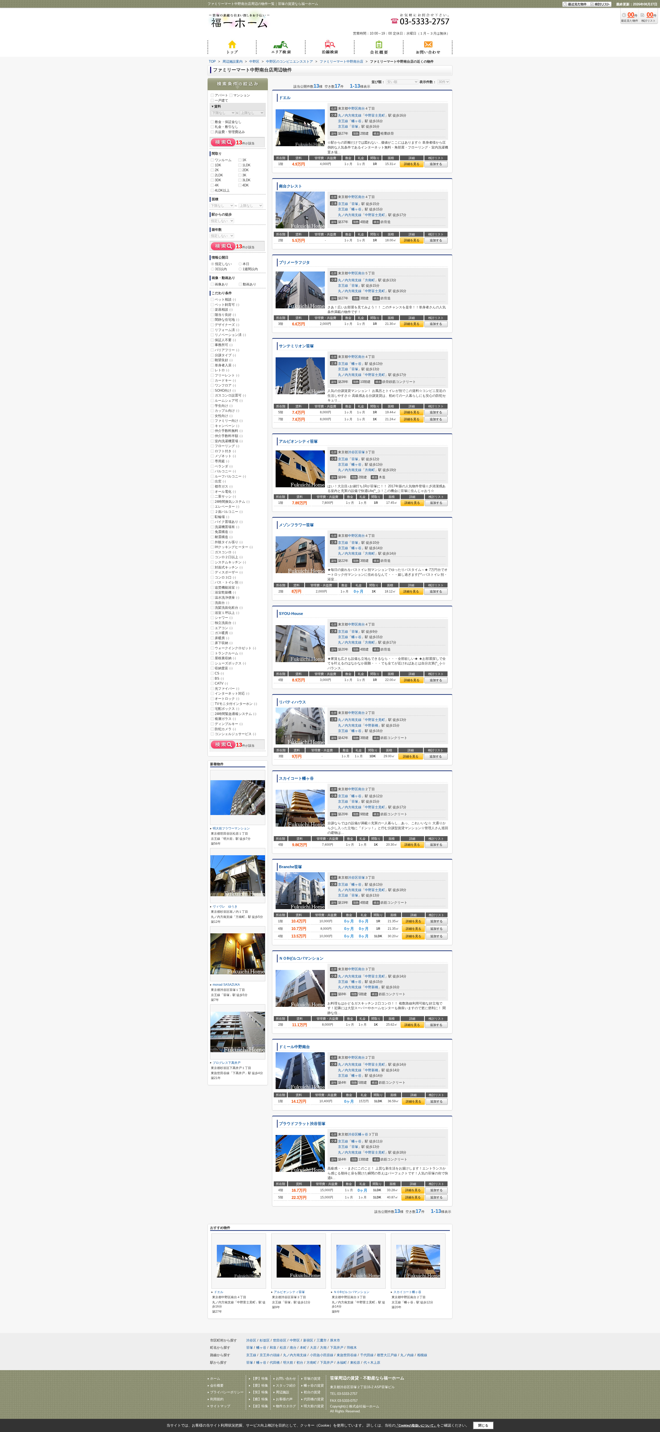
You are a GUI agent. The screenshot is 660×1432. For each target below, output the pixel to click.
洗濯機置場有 (227, 527)
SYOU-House (291, 614)
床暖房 (222, 638)
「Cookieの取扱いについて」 (416, 1425)
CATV (221, 683)
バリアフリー (227, 350)
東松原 (355, 1362)
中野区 (353, 108)
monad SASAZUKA (226, 984)
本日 (246, 264)
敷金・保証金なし (228, 122)
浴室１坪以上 (227, 613)
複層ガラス (225, 719)
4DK (245, 185)
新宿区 (308, 1340)
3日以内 (221, 269)
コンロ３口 (225, 577)
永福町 (342, 1362)
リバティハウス (292, 702)
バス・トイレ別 (229, 582)
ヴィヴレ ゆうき (225, 906)
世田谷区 (279, 1340)
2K (217, 170)
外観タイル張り (229, 542)
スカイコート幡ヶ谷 (296, 778)
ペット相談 (225, 299)
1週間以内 (250, 269)
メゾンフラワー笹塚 (296, 525)
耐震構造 (224, 537)
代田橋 (275, 1362)
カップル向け (227, 411)
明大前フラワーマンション (231, 828)
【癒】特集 (259, 1399)
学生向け (224, 406)
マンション (241, 95)
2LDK (219, 175)
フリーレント (227, 375)
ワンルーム (223, 160)
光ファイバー (227, 688)
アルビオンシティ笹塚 (298, 441)
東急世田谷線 (347, 1355)
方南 (323, 1347)
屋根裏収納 (225, 658)
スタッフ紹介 (286, 1385)
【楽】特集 (259, 1406)
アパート (221, 95)
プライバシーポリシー (227, 1392)
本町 (303, 1347)
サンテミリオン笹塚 (296, 346)
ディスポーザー (229, 572)
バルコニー (225, 471)
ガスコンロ (225, 552)
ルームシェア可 (229, 400)
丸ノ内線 (407, 1355)
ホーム (215, 1378)
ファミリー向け (229, 421)
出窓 (220, 481)
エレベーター (227, 506)
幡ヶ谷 (356, 121)
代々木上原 (372, 1362)
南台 (361, 108)
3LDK (246, 180)
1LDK (246, 165)
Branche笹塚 (290, 867)
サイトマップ (220, 1406)
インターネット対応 (232, 693)
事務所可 (224, 345)
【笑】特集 (259, 1392)
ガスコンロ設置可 (230, 395)
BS (219, 678)
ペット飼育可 (227, 305)
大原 (313, 1347)
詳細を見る (411, 164)
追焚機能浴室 (227, 587)
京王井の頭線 (270, 1355)
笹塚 (354, 126)
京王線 (343, 121)
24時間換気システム (232, 502)
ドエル (285, 98)
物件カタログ (286, 1406)
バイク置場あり (229, 522)
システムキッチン (230, 562)
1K (244, 160)
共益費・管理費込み (230, 132)
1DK (218, 165)
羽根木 (352, 1347)
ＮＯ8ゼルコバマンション (301, 958)
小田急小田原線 (321, 1355)
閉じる (483, 1425)
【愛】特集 (259, 1385)
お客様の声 (284, 1399)
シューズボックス (230, 663)
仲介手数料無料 (229, 431)
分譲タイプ (225, 355)
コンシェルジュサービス (235, 734)
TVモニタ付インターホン (236, 704)
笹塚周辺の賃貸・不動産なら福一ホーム (367, 1378)
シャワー (224, 618)
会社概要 (217, 1385)
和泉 (273, 1347)
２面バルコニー (229, 512)
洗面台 (222, 603)
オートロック (227, 699)
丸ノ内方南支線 (349, 115)
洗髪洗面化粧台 (229, 608)
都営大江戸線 (387, 1355)
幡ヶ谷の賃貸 (314, 1385)
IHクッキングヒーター (234, 547)
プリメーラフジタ (294, 262)
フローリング (227, 446)
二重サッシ (225, 496)
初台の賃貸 (312, 1392)
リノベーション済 (230, 335)
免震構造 (224, 532)
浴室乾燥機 (225, 592)
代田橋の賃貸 (314, 1399)
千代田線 (367, 1355)
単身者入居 (225, 365)
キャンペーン (227, 426)
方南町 (370, 280)
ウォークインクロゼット (235, 648)
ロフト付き (225, 451)
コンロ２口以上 (229, 557)
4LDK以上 (222, 190)
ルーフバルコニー (230, 476)
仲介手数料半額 (229, 436)
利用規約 (217, 1399)
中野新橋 (371, 725)
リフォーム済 (227, 330)
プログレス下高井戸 (227, 1063)
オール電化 (225, 491)
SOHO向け (225, 390)
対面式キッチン (229, 567)
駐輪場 (222, 517)
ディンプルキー (229, 724)
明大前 (288, 1362)
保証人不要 (225, 340)
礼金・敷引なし (226, 127)
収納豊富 (224, 668)
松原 (283, 1347)
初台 (299, 1362)
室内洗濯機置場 (229, 441)
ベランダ (224, 466)
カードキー (225, 380)
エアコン (224, 628)
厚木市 (335, 1340)
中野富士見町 (375, 115)
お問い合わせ (286, 1378)
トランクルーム (229, 653)
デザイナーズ (227, 325)
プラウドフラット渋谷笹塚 (302, 1124)
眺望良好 (224, 360)
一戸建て (221, 100)
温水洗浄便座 (227, 597)
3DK (218, 180)
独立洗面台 (225, 623)
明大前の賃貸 (314, 1406)
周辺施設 (282, 1392)
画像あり (221, 284)
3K (244, 175)
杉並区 (265, 1340)
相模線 (422, 1355)
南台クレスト (290, 186)
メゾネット (225, 456)
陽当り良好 (225, 315)
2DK (245, 170)
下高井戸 (336, 1347)
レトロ (222, 370)
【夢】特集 (259, 1378)
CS (219, 673)
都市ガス (224, 486)
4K (217, 185)
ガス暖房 (224, 633)
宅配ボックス (227, 709)
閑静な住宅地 (227, 320)
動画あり (249, 284)
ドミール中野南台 (294, 1047)
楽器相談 (224, 309)
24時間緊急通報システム (235, 714)
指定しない (223, 264)
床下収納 (224, 643)
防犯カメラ (225, 729)
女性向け (224, 416)
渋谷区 (353, 452)
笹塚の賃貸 (312, 1378)
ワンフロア (225, 385)
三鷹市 (322, 1340)
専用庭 (222, 461)
